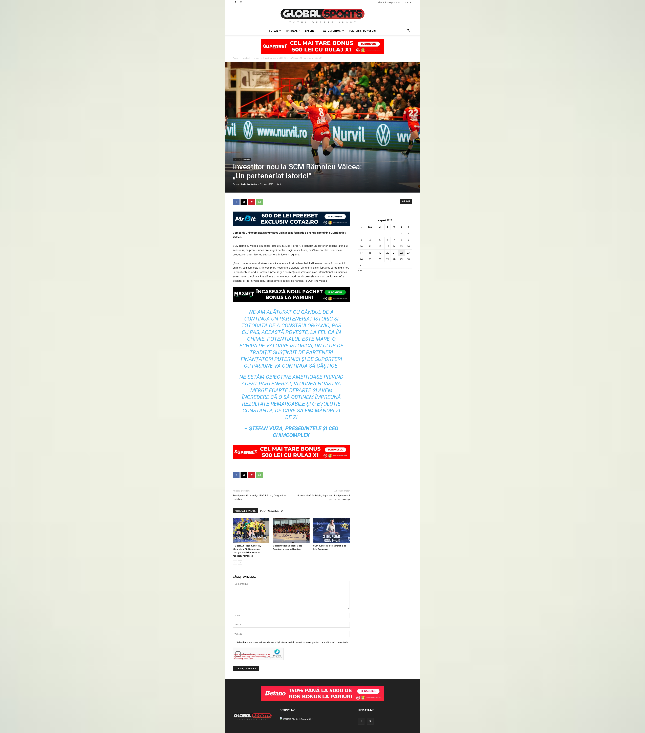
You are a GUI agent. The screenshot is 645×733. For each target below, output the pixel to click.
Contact (408, 2)
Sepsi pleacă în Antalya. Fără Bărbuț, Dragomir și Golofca (259, 497)
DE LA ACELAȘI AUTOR (272, 511)
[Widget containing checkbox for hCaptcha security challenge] (258, 654)
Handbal (291, 30)
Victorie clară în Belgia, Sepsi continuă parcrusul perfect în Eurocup (323, 497)
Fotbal (273, 30)
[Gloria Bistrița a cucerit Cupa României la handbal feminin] (291, 530)
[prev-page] (235, 562)
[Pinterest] (251, 202)
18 (370, 252)
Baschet (310, 30)
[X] (240, 2)
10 (361, 246)
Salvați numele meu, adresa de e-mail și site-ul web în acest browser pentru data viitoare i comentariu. (292, 642)
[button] (408, 31)
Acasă (236, 58)
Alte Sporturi (332, 30)
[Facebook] (235, 2)
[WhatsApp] (259, 202)
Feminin (256, 58)
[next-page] (240, 562)
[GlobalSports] (322, 16)
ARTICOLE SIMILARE (245, 511)
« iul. (360, 270)
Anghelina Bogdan (249, 184)
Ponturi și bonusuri (362, 30)
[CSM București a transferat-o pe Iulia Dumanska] (331, 530)
